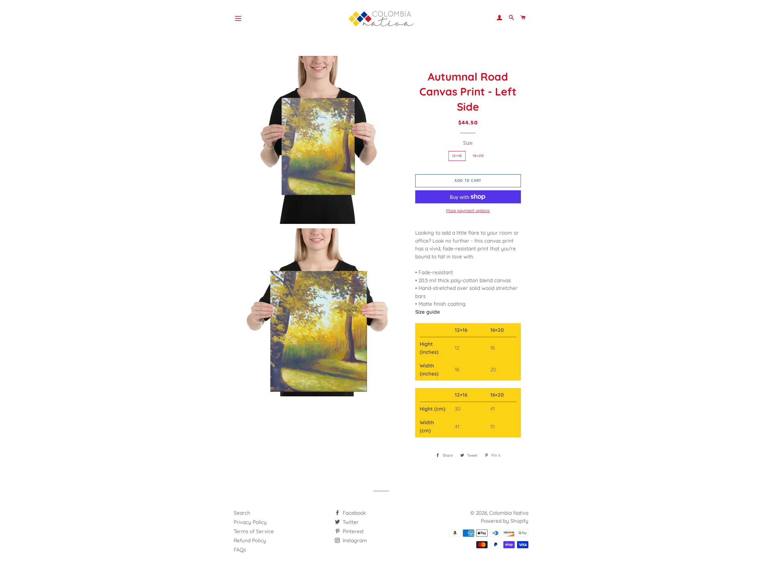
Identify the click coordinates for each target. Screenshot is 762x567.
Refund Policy (250, 540)
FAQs (240, 549)
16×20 (478, 156)
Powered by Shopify (504, 521)
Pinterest (352, 531)
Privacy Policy (250, 522)
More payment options (468, 210)
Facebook (353, 513)
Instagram (354, 540)
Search (242, 513)
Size (468, 143)
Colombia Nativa (508, 513)
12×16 (457, 156)
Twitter (350, 522)
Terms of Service (254, 531)
